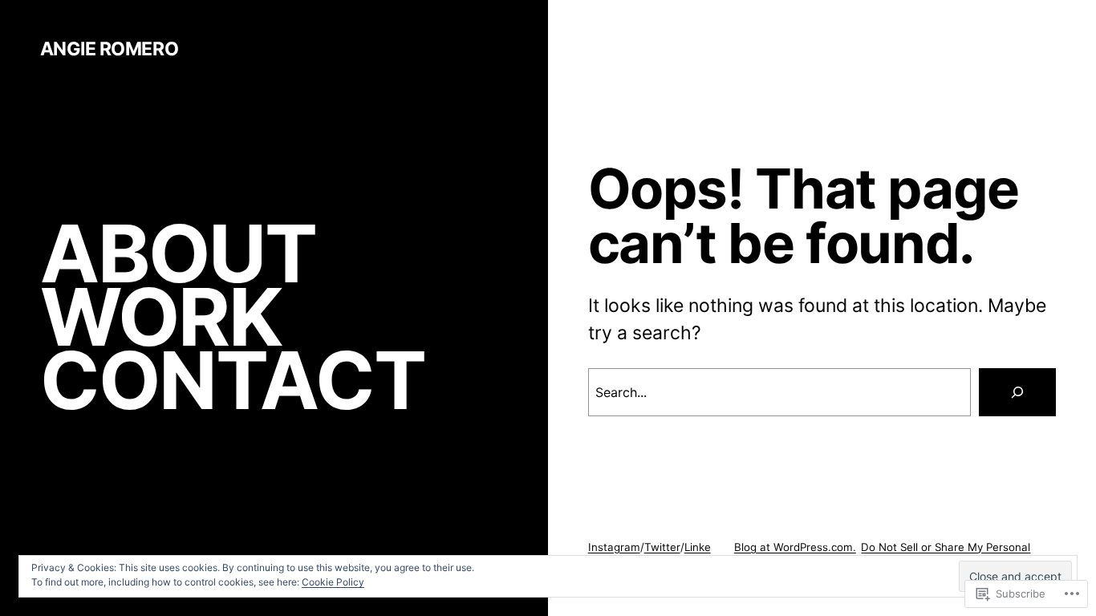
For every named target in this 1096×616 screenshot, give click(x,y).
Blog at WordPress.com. (795, 547)
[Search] (1017, 392)
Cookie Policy (333, 582)
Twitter (662, 547)
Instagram (614, 547)
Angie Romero (109, 49)
